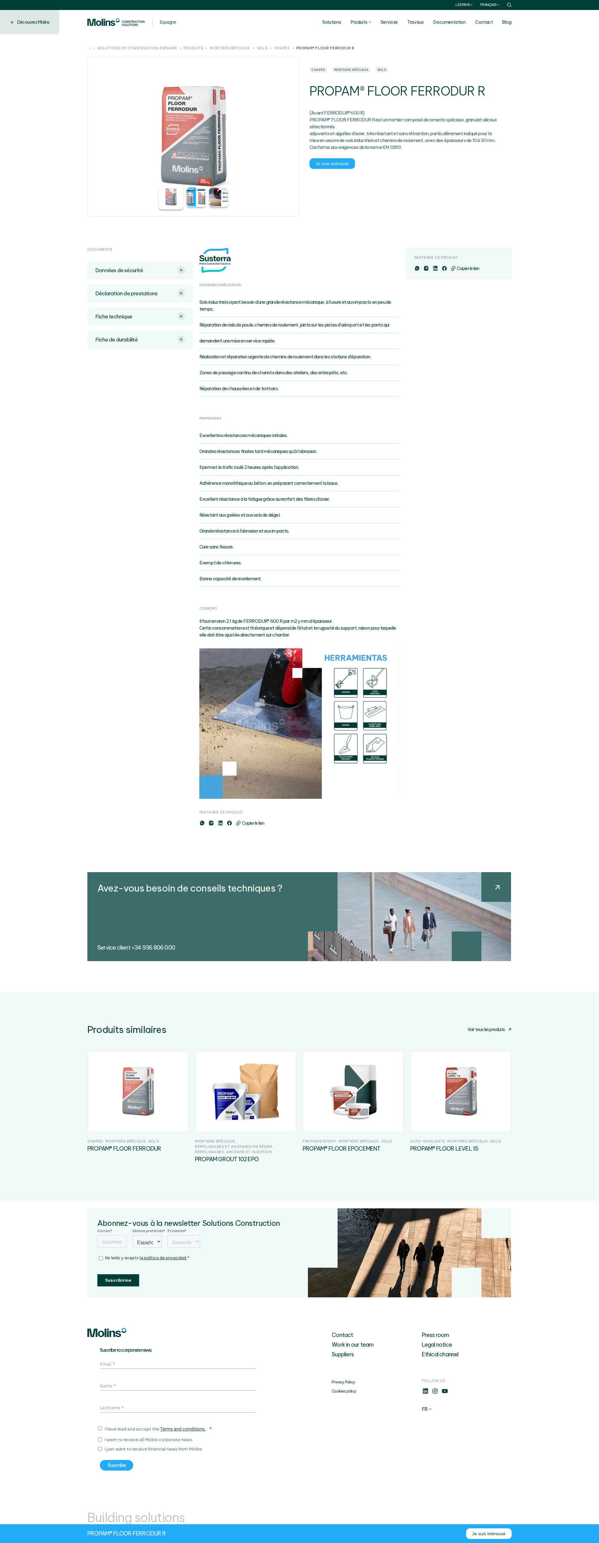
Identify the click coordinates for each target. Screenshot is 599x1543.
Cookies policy (344, 1391)
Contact (484, 22)
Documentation (449, 22)
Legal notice (437, 1344)
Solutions (331, 22)
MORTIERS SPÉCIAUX (230, 48)
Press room (435, 1335)
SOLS (262, 48)
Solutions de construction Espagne (137, 48)
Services (389, 22)
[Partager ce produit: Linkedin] (220, 823)
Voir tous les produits (486, 1029)
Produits (359, 22)
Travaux (415, 22)
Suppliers (343, 1354)
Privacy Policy (343, 1382)
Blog (506, 22)
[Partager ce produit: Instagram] (211, 823)
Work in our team (352, 1344)
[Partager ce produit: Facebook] (229, 823)
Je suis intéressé (332, 163)
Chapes (282, 48)
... (89, 48)
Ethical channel (440, 1354)
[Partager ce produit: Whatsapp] (202, 823)
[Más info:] (425, 1393)
